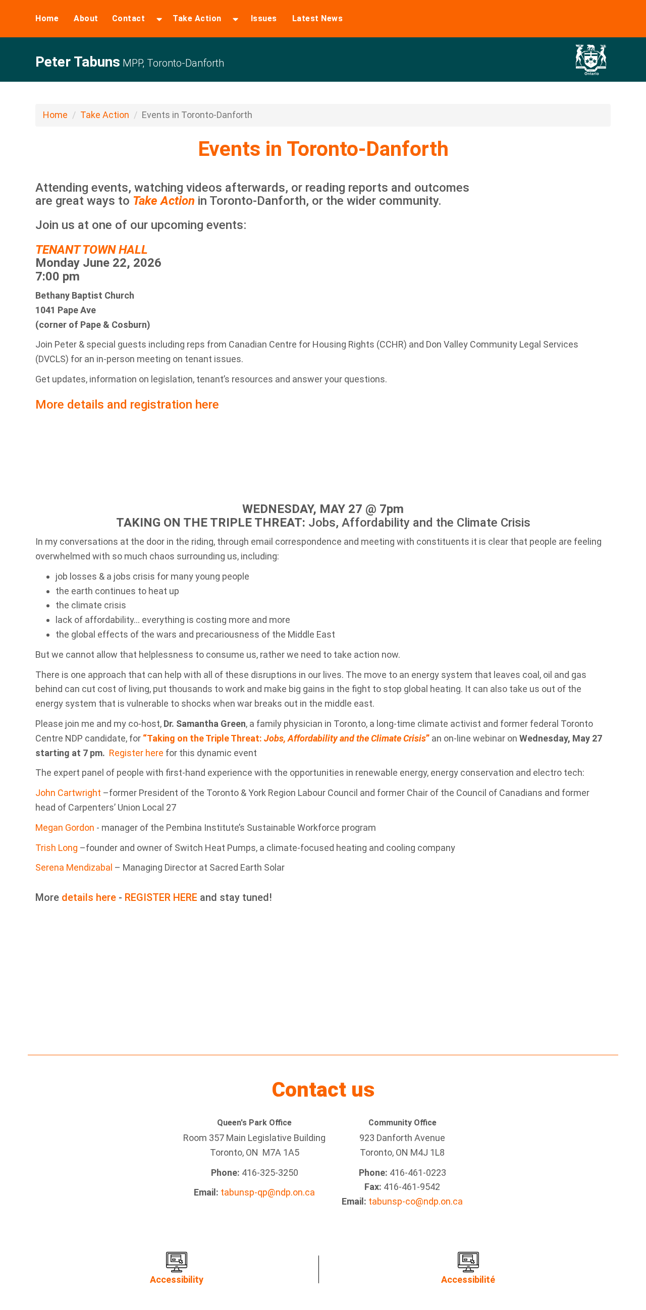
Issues (264, 18)
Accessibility (176, 1279)
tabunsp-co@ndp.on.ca (415, 1201)
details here (89, 897)
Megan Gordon (64, 827)
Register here (136, 753)
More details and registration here (127, 404)
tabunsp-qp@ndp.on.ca (268, 1192)
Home (47, 18)
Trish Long (57, 847)
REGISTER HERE (161, 897)
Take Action (197, 18)
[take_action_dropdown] (235, 18)
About (86, 18)
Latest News (317, 18)
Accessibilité (468, 1279)
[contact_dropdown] (159, 18)
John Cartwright (68, 792)
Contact (128, 18)
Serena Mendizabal (74, 867)
